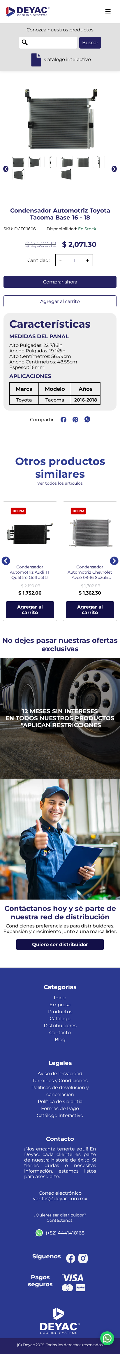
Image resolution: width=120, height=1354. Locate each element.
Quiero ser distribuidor (60, 944)
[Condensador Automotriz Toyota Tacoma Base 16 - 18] (18, 162)
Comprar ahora (60, 282)
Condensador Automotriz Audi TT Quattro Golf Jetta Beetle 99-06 (30, 572)
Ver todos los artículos (60, 483)
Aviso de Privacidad (60, 1073)
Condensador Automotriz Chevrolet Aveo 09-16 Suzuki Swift (90, 572)
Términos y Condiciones (60, 1080)
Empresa (60, 1004)
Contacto (60, 1032)
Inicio (60, 997)
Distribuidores (60, 1025)
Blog (60, 1039)
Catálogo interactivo (60, 1115)
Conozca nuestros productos (60, 30)
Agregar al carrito (60, 301)
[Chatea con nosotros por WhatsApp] (107, 1338)
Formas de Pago (60, 1108)
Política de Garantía (60, 1101)
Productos (60, 1011)
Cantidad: (38, 260)
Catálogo (60, 1018)
